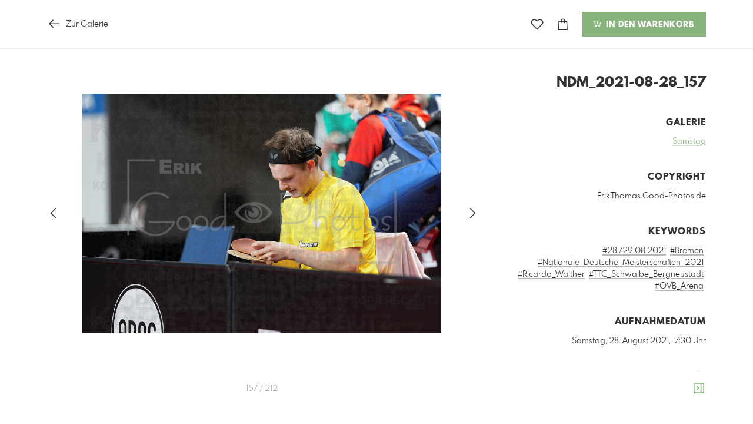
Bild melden (686, 394)
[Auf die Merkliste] (537, 24)
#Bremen (687, 251)
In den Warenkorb (648, 25)
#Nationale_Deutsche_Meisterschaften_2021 (621, 263)
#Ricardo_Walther (551, 274)
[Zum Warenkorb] (563, 24)
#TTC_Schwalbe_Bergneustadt (646, 274)
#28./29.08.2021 (634, 251)
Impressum (640, 409)
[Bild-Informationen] (699, 388)
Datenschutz (685, 409)
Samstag (689, 141)
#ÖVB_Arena (679, 286)
